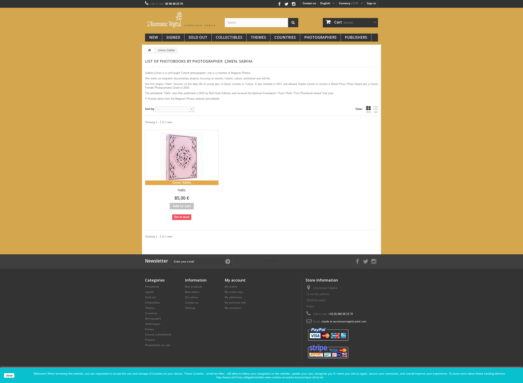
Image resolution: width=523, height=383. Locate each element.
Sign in (371, 3)
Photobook (152, 286)
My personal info (235, 302)
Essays (149, 329)
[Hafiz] (182, 157)
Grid (368, 112)
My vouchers (233, 308)
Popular (150, 339)
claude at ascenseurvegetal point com (343, 321)
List (375, 112)
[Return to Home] (149, 50)
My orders (231, 286)
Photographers (320, 37)
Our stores (191, 297)
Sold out (198, 37)
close (9, 375)
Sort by (149, 108)
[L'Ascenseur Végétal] (182, 19)
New (153, 37)
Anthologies (152, 324)
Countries (285, 37)
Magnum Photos (185, 98)
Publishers (356, 37)
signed (173, 37)
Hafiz (182, 190)
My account (235, 280)
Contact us (309, 3)
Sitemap (190, 308)
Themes (258, 37)
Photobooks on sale (157, 345)
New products (193, 286)
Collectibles (229, 37)
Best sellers (192, 292)
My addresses (233, 297)
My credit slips (234, 292)
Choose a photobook (158, 334)
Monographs (153, 318)
